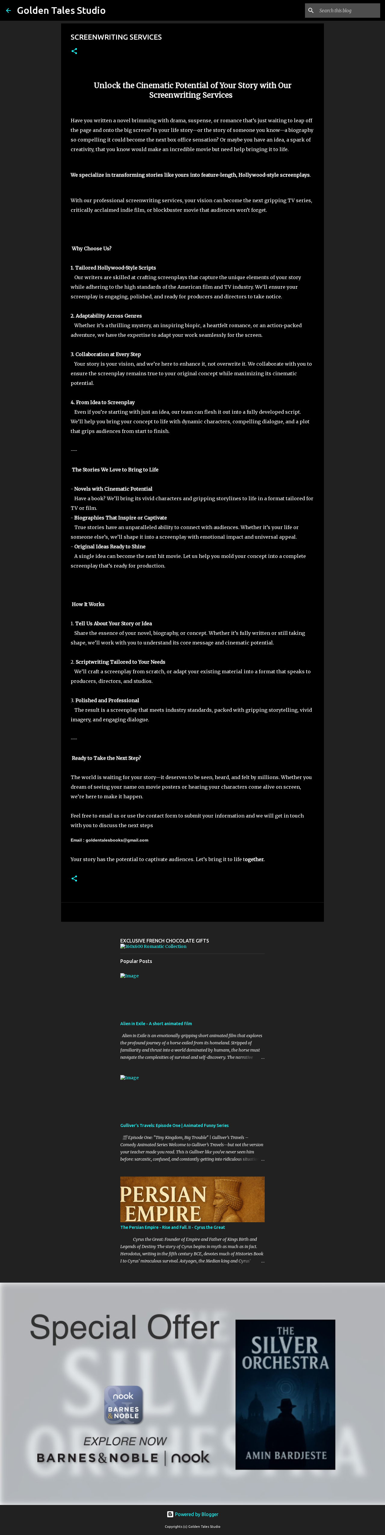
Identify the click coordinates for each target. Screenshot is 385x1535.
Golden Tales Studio (61, 10)
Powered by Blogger (196, 1514)
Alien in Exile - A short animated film (156, 1023)
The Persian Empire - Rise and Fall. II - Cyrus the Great (172, 1227)
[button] (74, 51)
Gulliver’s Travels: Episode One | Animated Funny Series (174, 1125)
